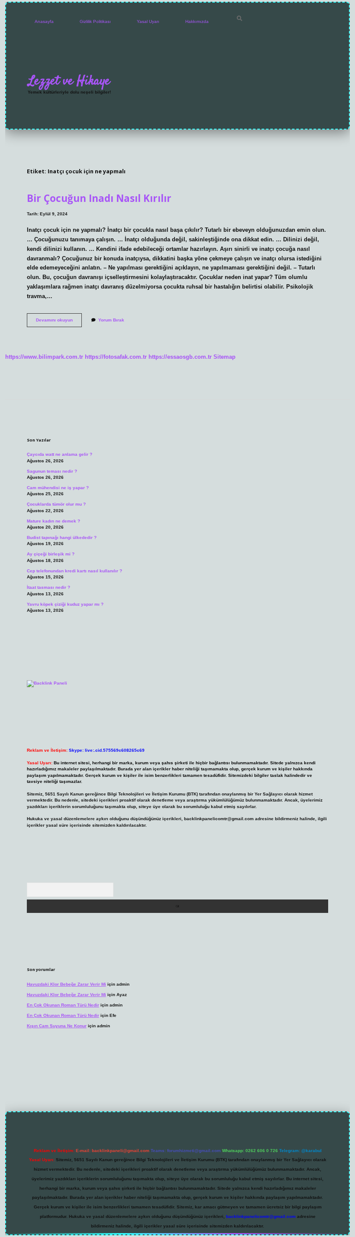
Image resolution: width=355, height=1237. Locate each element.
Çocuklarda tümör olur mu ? (56, 504)
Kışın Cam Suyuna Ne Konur (57, 1025)
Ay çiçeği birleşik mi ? (50, 554)
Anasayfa (44, 21)
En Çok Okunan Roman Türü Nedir (63, 1005)
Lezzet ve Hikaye (69, 81)
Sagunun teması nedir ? (52, 471)
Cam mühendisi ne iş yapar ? (58, 487)
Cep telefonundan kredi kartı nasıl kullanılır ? (74, 570)
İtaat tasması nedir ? (48, 587)
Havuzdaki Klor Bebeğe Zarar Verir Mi (66, 984)
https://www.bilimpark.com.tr (44, 357)
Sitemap (224, 357)
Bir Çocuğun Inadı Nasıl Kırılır (99, 198)
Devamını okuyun (59, 322)
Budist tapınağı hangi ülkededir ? (62, 537)
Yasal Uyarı (148, 21)
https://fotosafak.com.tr (116, 357)
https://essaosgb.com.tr (180, 357)
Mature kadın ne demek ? (53, 521)
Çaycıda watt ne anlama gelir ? (59, 454)
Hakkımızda (197, 21)
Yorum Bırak (111, 320)
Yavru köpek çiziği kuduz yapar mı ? (65, 604)
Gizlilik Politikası (95, 21)
